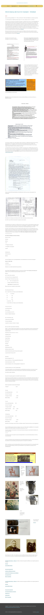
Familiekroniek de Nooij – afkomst (10, 560)
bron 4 (22, 29)
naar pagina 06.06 (8, 574)
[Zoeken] (36, 6)
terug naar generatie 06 (9, 569)
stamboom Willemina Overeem (10, 571)
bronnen (6, 563)
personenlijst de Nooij (8, 565)
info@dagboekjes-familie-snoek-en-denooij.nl (12, 607)
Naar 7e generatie (8, 576)
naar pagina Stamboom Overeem (10, 591)
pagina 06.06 (7, 595)
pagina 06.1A (7, 593)
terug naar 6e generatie (9, 589)
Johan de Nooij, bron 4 (9, 152)
